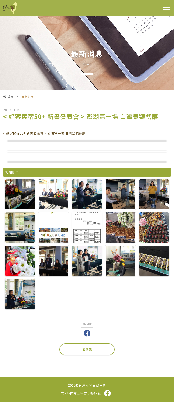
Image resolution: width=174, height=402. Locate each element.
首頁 (10, 96)
